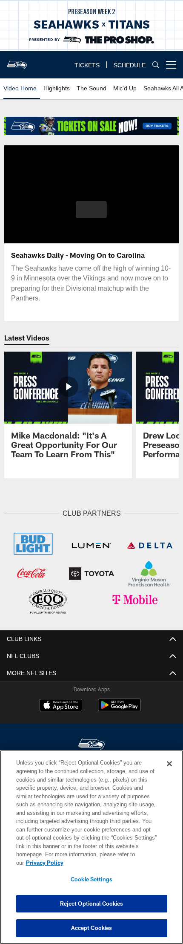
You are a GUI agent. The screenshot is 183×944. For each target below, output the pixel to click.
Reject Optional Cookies (91, 903)
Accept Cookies (91, 927)
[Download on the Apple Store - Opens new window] (61, 705)
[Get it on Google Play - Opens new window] (119, 708)
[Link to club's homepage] (17, 61)
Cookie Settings (91, 879)
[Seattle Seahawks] (91, 743)
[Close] (169, 772)
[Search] (155, 65)
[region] (91, 851)
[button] (91, 209)
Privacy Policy (110, 862)
